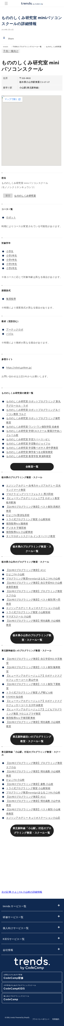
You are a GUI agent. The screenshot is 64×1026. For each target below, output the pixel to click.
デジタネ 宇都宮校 (16, 527)
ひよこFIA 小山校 (15, 574)
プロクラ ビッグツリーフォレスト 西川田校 (29, 493)
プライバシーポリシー (40, 1019)
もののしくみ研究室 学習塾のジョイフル (28, 443)
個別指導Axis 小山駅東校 (19, 531)
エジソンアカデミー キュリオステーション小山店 (33, 607)
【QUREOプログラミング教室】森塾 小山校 (29, 784)
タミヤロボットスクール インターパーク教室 (30, 536)
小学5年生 (11, 263)
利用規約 (55, 1019)
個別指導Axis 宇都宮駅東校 (20, 717)
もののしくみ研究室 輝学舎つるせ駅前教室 (29, 451)
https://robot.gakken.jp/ (19, 367)
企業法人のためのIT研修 (13, 976)
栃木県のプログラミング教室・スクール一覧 (32, 549)
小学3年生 (11, 255)
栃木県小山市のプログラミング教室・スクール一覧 (32, 637)
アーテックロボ (14, 329)
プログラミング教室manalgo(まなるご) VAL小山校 (33, 578)
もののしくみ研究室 (53, 46)
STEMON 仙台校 (14, 696)
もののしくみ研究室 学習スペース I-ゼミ (28, 439)
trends (5, 46)
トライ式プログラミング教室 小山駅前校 (28, 519)
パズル (10, 333)
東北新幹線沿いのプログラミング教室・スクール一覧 (32, 739)
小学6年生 (11, 268)
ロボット (11, 217)
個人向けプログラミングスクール (16, 998)
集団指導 (11, 298)
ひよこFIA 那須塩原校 (17, 515)
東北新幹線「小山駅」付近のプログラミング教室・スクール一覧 (32, 830)
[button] (6, 3)
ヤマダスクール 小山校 (18, 616)
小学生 (10, 251)
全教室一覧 (32, 466)
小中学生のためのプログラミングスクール (20, 987)
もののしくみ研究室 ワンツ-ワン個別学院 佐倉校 (32, 426)
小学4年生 (11, 259)
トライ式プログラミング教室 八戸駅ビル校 (29, 692)
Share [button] (11, 38)
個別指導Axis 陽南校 (17, 523)
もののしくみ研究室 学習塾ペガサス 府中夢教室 (32, 447)
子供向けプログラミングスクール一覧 (27, 46)
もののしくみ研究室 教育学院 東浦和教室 (28, 456)
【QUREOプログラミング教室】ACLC (26, 570)
